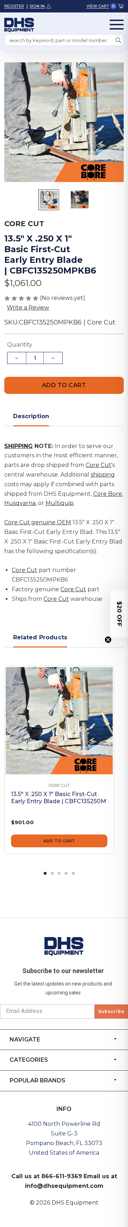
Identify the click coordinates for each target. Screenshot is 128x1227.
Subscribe (111, 1011)
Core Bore (107, 493)
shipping (103, 474)
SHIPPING (18, 446)
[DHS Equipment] (64, 946)
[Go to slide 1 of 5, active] (45, 873)
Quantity (19, 344)
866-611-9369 (61, 1176)
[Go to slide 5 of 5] (73, 873)
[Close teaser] (108, 639)
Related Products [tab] (40, 637)
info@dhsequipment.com (64, 1185)
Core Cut (98, 465)
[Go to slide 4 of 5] (66, 873)
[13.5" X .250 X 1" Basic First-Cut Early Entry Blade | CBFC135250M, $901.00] (59, 720)
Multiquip (60, 503)
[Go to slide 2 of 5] (52, 873)
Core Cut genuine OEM (37, 522)
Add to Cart (59, 840)
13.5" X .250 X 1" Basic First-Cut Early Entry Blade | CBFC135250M (58, 798)
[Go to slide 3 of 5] (59, 873)
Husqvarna (20, 503)
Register (14, 6)
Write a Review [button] (28, 307)
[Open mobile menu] (117, 24)
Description (31, 416)
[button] (119, 614)
